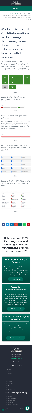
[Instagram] (13, 362)
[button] (14, 8)
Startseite (13, 13)
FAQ (18, 13)
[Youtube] (19, 362)
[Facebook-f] (16, 362)
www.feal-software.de (16, 358)
